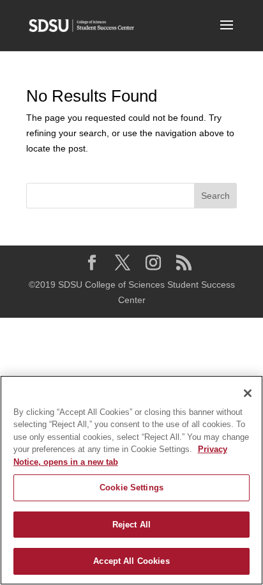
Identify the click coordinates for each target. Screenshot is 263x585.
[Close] (248, 393)
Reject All (131, 524)
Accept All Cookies (131, 561)
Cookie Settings (131, 487)
